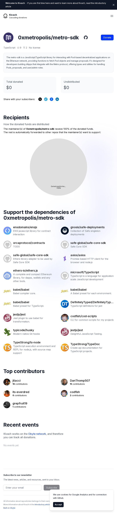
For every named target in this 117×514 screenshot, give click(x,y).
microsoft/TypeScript (84, 272)
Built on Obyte (9, 508)
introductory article (42, 504)
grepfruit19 (20, 403)
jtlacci (17, 380)
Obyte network (37, 433)
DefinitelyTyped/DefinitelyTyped (91, 302)
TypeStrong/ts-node (27, 342)
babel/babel (21, 289)
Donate (107, 37)
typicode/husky (23, 330)
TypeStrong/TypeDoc (85, 344)
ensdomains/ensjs (25, 227)
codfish (75, 392)
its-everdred (21, 392)
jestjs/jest (19, 314)
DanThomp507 (80, 380)
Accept (58, 504)
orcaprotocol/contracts (29, 243)
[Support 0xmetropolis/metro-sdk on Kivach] (51, 99)
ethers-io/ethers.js (25, 270)
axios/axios (77, 255)
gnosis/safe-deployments (87, 227)
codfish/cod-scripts (83, 316)
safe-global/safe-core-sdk (88, 243)
